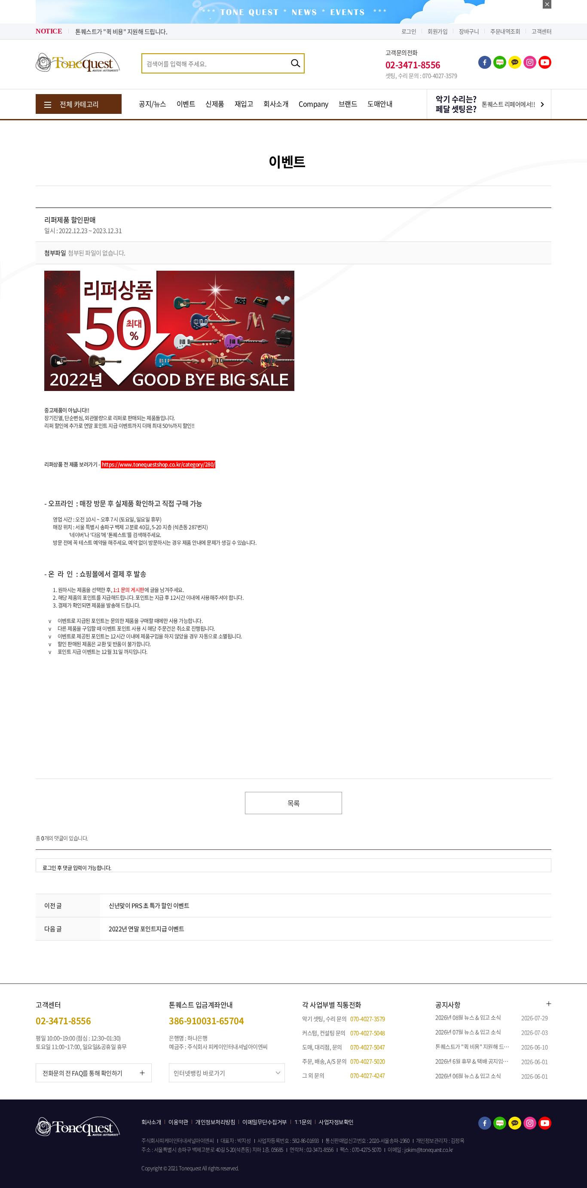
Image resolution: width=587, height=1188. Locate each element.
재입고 (244, 103)
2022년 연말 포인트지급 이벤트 (146, 928)
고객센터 (541, 31)
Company (313, 103)
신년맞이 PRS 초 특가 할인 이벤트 (149, 905)
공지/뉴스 (152, 103)
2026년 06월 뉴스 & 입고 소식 (468, 1076)
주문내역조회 (505, 31)
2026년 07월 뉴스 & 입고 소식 (468, 1032)
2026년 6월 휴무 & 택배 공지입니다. (474, 1061)
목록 (293, 803)
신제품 (214, 103)
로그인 (408, 31)
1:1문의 (303, 1122)
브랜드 (348, 103)
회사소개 (275, 103)
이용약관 (178, 1122)
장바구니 (469, 31)
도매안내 (379, 103)
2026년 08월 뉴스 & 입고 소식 (468, 1017)
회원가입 (437, 31)
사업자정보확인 (336, 1122)
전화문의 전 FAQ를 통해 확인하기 (82, 1073)
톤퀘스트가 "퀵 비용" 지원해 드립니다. (121, 31)
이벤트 (186, 103)
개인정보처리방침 (215, 1122)
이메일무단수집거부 (264, 1122)
